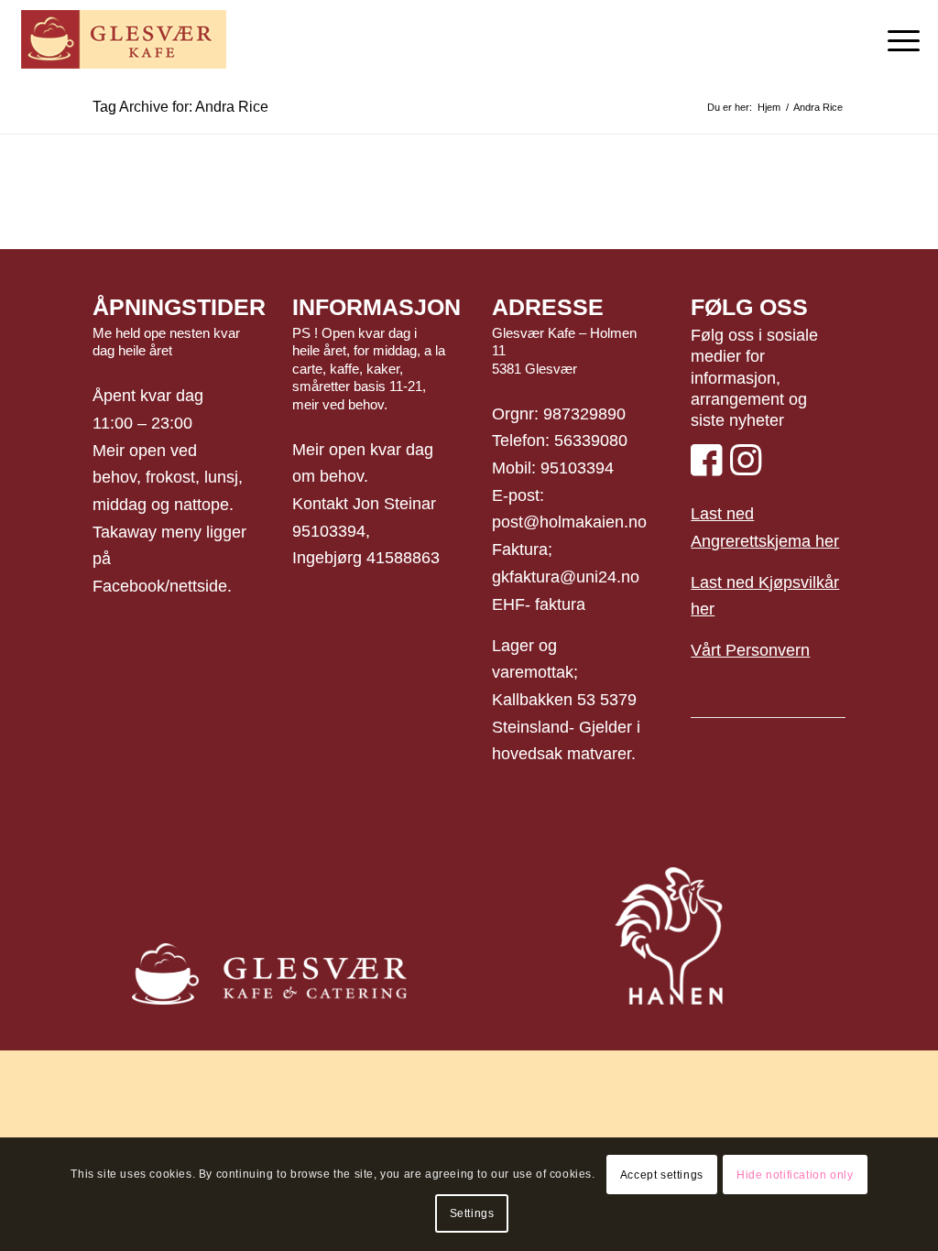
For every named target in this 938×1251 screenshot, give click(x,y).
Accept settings (662, 1175)
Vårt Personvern (750, 650)
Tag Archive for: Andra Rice (180, 106)
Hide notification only (794, 1175)
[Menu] (898, 41)
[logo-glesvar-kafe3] (123, 41)
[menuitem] (898, 41)
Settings (472, 1213)
